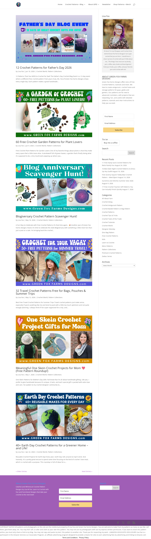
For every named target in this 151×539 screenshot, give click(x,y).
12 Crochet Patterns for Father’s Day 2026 (44, 68)
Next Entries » (87, 471)
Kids (103, 239)
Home (60, 4)
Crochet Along (107, 202)
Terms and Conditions (70, 537)
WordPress (52, 523)
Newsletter (106, 4)
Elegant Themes (31, 523)
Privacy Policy (84, 537)
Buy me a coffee (111, 143)
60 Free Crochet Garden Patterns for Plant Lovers (49, 142)
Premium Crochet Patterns (112, 253)
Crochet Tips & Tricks (110, 215)
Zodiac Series (107, 256)
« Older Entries (21, 471)
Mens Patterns (107, 246)
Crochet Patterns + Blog (74, 4)
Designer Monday (108, 229)
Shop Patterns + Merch (122, 4)
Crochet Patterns (108, 212)
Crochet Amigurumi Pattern (112, 205)
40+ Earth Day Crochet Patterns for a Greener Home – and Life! (52, 446)
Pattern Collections (55, 71)
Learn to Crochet (108, 243)
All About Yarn (107, 198)
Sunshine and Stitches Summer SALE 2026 (117, 181)
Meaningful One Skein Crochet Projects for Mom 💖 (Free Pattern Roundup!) (50, 369)
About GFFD (92, 4)
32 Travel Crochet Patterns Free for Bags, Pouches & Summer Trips (51, 292)
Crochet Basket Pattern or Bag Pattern (116, 209)
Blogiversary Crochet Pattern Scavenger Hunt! (46, 216)
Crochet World (41, 71)
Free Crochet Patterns (110, 236)
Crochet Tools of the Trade (112, 219)
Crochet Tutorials (108, 222)
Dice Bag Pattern (108, 232)
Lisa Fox (21, 71)
